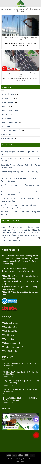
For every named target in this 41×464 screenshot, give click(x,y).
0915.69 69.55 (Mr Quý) (19, 268)
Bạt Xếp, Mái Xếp (7, 102)
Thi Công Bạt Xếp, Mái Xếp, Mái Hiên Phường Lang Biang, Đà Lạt (20, 213)
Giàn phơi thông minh (9, 122)
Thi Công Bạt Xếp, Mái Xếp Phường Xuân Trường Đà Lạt (20, 186)
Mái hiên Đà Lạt (7, 227)
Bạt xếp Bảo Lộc (27, 232)
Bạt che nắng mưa (8, 94)
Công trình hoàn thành (9, 110)
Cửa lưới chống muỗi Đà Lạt (22, 230)
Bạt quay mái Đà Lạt (24, 235)
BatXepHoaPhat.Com (10, 256)
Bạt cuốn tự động (7, 98)
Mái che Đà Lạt (19, 227)
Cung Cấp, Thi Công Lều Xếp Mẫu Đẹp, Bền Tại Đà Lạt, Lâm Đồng (20, 166)
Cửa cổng (5, 114)
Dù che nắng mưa (8, 118)
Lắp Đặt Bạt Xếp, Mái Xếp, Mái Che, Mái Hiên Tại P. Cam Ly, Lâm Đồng (20, 200)
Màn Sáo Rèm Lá (7, 138)
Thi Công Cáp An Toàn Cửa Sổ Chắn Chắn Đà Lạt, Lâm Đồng (20, 160)
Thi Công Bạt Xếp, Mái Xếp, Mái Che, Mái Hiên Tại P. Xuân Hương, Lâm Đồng (20, 206)
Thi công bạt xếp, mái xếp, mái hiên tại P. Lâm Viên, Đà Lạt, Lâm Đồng (20, 193)
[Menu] (1, 3)
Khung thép (5, 126)
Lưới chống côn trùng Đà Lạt (11, 240)
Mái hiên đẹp (6, 134)
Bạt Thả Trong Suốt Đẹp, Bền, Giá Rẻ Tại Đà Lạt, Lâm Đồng (19, 173)
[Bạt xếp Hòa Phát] (20, 3)
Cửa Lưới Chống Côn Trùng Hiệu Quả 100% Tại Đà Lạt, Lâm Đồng (19, 180)
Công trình (5, 106)
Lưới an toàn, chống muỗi (10, 130)
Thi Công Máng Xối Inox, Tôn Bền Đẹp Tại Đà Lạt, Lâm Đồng (20, 153)
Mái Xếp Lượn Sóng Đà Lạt (28, 238)
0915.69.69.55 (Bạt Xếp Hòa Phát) (21, 271)
